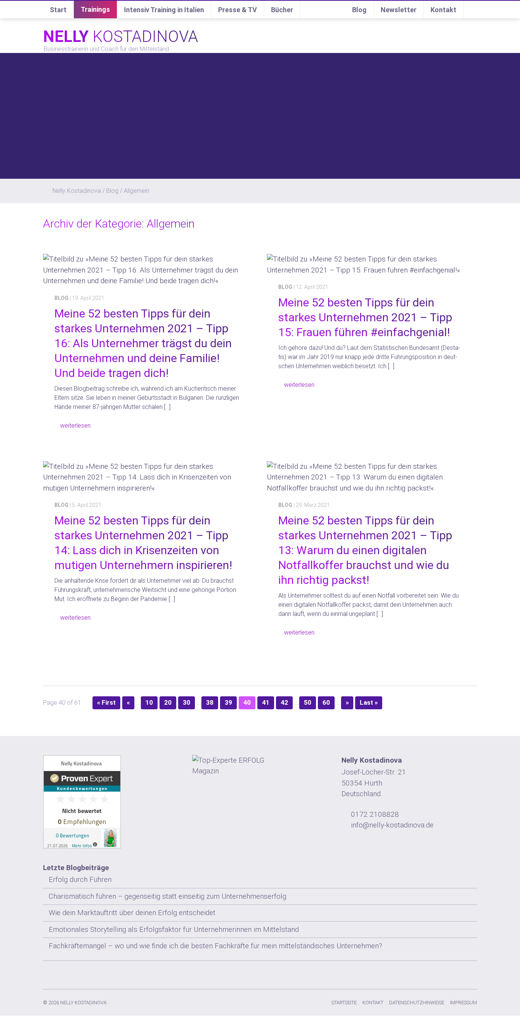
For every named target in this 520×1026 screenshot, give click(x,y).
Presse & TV (237, 10)
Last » (369, 702)
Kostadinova (120, 36)
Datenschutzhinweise (416, 1002)
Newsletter (398, 10)
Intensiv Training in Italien (164, 10)
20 (168, 702)
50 (307, 702)
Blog (359, 10)
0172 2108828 (375, 814)
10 (149, 702)
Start (58, 10)
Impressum (463, 1002)
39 (228, 702)
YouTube (456, 973)
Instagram (395, 973)
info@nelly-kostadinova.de (392, 825)
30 (186, 702)
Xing (425, 973)
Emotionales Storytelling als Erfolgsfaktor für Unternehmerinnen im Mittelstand (174, 929)
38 (210, 702)
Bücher (282, 10)
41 (266, 702)
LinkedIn (441, 973)
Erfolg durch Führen (80, 879)
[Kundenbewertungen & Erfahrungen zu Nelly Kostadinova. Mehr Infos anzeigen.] (111, 802)
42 (284, 702)
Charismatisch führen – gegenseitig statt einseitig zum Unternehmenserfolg (167, 896)
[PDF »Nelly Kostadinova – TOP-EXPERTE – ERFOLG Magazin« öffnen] (260, 766)
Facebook (410, 973)
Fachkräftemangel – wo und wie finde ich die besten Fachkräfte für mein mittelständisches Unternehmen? (215, 945)
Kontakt (443, 10)
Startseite (344, 1002)
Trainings (95, 9)
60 (326, 702)
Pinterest (471, 973)
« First (106, 702)
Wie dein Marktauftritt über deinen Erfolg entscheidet (132, 912)
